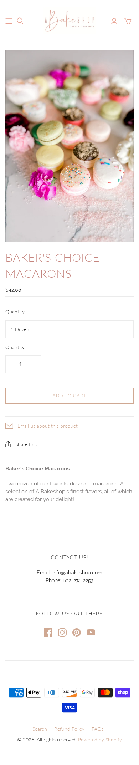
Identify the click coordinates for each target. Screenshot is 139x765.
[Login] (114, 21)
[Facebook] (48, 632)
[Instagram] (62, 632)
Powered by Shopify (100, 739)
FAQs (97, 729)
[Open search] (20, 21)
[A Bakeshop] (69, 19)
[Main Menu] (8, 21)
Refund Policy (69, 729)
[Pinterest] (76, 632)
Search (39, 729)
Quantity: (15, 311)
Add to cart (69, 395)
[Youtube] (91, 632)
